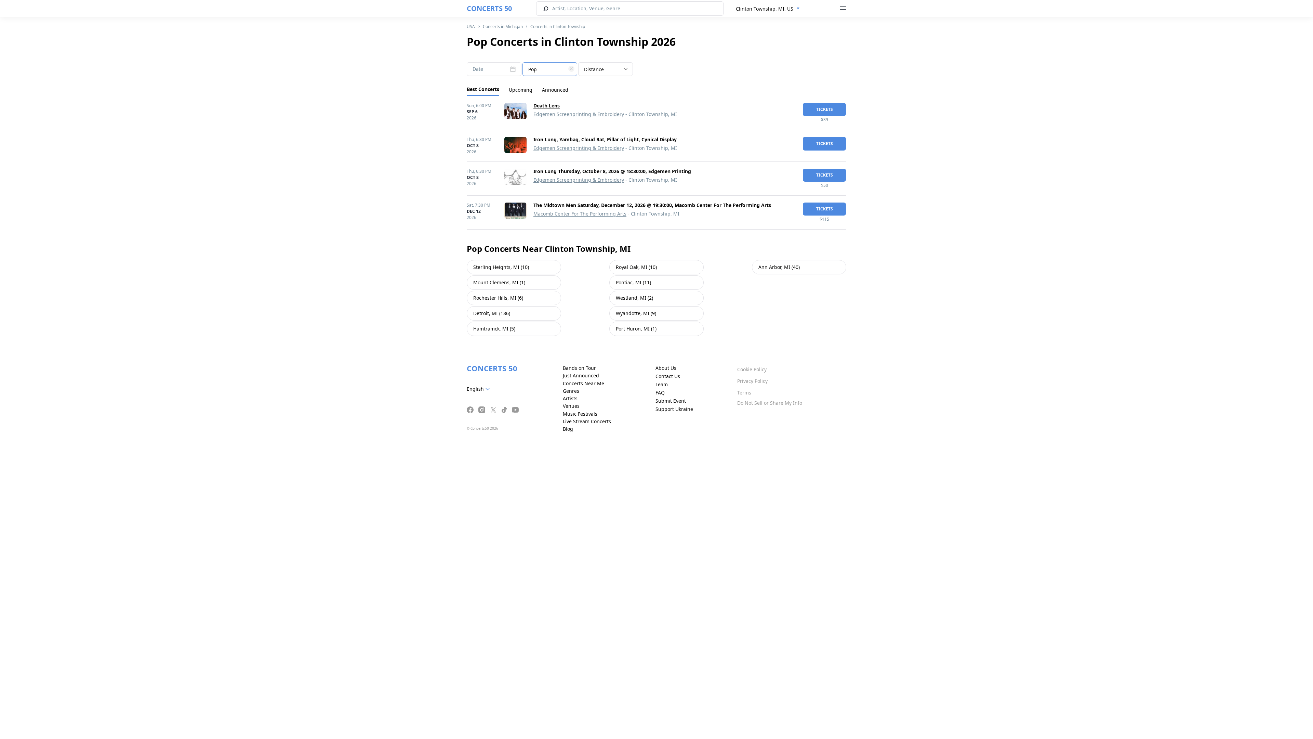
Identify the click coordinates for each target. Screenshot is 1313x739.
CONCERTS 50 (489, 8)
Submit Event (670, 401)
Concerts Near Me (583, 383)
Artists (570, 398)
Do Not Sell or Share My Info (769, 403)
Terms (744, 392)
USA (471, 26)
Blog (568, 429)
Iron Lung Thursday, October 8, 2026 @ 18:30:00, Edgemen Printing (612, 171)
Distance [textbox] (594, 69)
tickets (824, 109)
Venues (571, 406)
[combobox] (767, 9)
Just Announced (581, 375)
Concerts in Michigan (503, 26)
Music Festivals (580, 414)
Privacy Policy (752, 381)
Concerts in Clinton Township (557, 26)
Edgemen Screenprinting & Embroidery (578, 114)
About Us (665, 368)
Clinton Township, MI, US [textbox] (764, 8)
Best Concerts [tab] (483, 89)
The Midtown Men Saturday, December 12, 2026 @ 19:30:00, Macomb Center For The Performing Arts (652, 205)
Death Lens (546, 105)
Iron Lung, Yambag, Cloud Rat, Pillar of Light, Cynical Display (605, 139)
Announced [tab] (555, 90)
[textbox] (550, 69)
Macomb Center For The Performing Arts (579, 213)
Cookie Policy (752, 369)
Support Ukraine (674, 409)
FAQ (660, 392)
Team (661, 384)
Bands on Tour (579, 368)
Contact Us (667, 376)
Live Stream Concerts (587, 421)
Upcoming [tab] (520, 90)
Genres (571, 391)
